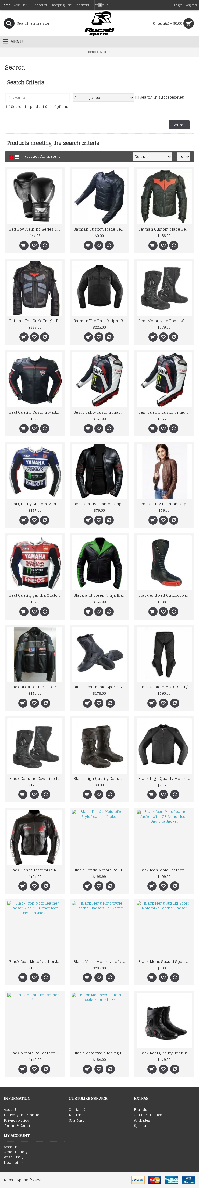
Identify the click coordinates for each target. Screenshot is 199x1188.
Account (11, 1147)
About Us (11, 1110)
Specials (142, 1125)
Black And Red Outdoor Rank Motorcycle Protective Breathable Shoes (165, 595)
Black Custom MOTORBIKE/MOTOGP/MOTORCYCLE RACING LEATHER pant (165, 687)
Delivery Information (23, 1115)
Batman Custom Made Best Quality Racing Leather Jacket (100, 229)
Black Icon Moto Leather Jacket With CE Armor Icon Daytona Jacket (165, 870)
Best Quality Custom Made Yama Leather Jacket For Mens (35, 504)
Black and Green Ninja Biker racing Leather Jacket (100, 595)
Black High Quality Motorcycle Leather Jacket (165, 778)
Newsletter (13, 1163)
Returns (76, 1115)
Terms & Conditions (21, 1125)
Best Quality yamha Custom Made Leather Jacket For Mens (35, 595)
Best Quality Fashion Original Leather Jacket (100, 504)
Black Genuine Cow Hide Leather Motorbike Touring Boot (35, 778)
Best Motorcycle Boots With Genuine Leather (165, 320)
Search (105, 51)
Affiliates (142, 1120)
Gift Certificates (148, 1115)
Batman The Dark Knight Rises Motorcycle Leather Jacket (35, 320)
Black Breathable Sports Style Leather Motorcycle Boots (100, 687)
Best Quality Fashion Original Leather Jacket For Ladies (165, 504)
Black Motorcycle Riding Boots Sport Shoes (100, 1053)
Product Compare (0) (42, 156)
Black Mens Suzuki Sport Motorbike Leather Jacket (165, 961)
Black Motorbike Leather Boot (35, 1053)
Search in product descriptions (39, 107)
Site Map (76, 1120)
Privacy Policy (16, 1120)
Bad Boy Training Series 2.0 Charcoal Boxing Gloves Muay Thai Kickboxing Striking (35, 229)
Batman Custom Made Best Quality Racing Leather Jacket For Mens (165, 229)
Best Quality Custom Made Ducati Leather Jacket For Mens (35, 412)
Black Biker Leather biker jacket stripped (35, 687)
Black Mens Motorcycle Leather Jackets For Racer (100, 961)
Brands (140, 1110)
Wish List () (15, 1157)
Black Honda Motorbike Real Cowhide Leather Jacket (35, 870)
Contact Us (78, 1110)
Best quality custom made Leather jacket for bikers (100, 412)
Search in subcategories (162, 97)
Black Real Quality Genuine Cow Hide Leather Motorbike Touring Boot (165, 1053)
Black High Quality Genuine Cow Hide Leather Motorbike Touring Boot (100, 778)
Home (91, 51)
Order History (15, 1152)
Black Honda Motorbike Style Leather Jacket (100, 870)
